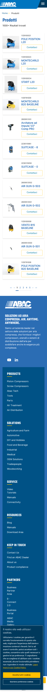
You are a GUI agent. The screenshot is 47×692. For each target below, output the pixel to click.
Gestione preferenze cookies (21, 682)
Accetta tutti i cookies (22, 675)
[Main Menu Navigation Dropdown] (42, 4)
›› (36, 288)
